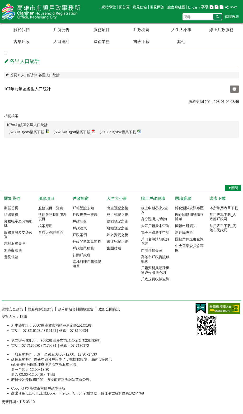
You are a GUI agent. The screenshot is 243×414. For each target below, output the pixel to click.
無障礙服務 (13, 250)
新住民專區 (184, 232)
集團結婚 (114, 248)
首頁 (13, 75)
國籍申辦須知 (185, 226)
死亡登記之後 (117, 215)
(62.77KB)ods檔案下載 (26, 132)
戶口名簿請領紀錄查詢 (155, 241)
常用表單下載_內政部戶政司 (223, 217)
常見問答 (157, 7)
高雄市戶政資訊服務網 (155, 259)
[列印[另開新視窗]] (234, 89)
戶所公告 (61, 30)
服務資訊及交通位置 (18, 234)
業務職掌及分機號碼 (18, 223)
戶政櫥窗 (141, 30)
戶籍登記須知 (83, 208)
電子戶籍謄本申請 (155, 232)
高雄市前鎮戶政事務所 (42, 11)
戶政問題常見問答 (87, 241)
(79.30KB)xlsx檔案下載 (118, 132)
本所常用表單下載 (224, 208)
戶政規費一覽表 (85, 215)
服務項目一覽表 (50, 208)
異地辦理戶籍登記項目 (87, 264)
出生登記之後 (117, 208)
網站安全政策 (12, 309)
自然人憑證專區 (50, 232)
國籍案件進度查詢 (189, 239)
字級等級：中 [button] (216, 7)
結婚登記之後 (117, 221)
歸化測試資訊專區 (189, 208)
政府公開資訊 (109, 309)
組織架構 (11, 215)
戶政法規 (80, 228)
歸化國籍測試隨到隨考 (189, 217)
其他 (181, 41)
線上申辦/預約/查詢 (154, 210)
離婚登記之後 (117, 228)
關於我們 (22, 30)
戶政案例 (80, 235)
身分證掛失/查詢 (154, 219)
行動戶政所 (81, 255)
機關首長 (11, 208)
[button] (217, 17)
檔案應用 (45, 226)
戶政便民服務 (83, 248)
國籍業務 (101, 41)
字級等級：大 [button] (222, 7)
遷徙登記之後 (117, 241)
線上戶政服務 (221, 30)
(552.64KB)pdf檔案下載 (72, 132)
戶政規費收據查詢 (155, 279)
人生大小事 (181, 30)
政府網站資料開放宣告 (75, 309)
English (194, 7)
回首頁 (124, 7)
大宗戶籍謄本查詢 (155, 226)
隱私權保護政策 (40, 309)
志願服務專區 (14, 243)
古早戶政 (22, 41)
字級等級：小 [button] (212, 7)
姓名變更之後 (117, 235)
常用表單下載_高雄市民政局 (223, 228)
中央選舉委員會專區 (189, 248)
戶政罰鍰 (80, 221)
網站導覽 (109, 7)
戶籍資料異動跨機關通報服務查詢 (155, 270)
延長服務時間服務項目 (52, 217)
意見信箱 (140, 7)
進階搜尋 (232, 16)
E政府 (201, 308)
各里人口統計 (49, 75)
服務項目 (101, 30)
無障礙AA (224, 308)
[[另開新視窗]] (231, 7)
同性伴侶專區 (151, 250)
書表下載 (141, 41)
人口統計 (61, 41)
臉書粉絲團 (176, 7)
